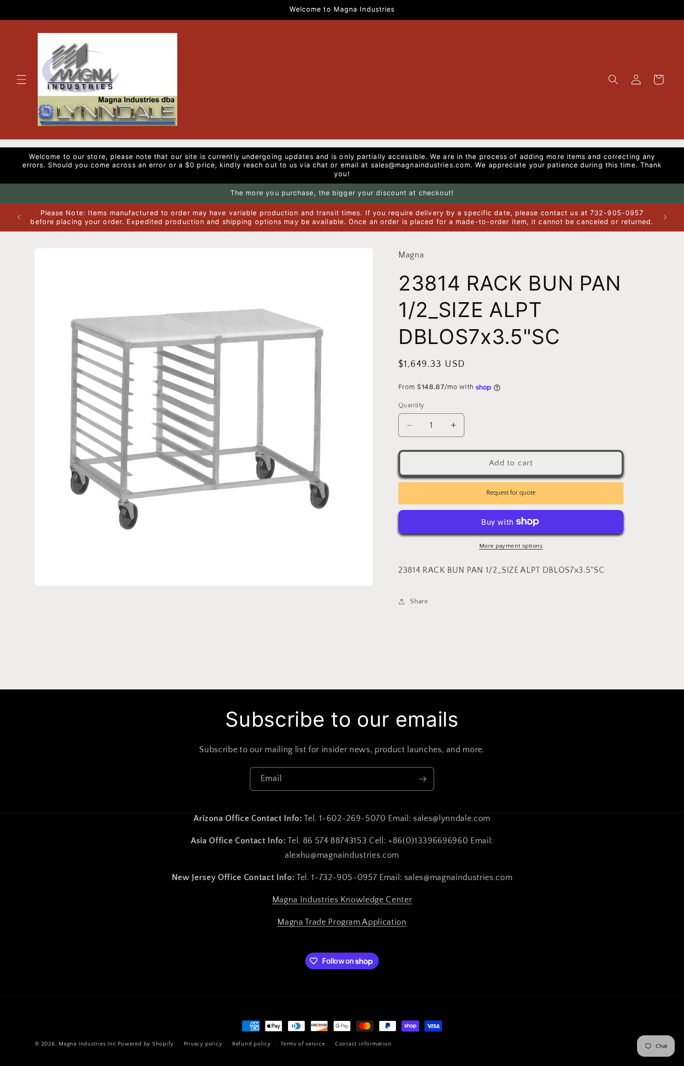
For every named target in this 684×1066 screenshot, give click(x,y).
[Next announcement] (665, 217)
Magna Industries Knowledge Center (342, 899)
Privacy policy (203, 1044)
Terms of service (303, 1044)
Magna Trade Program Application (341, 922)
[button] (21, 79)
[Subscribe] (422, 779)
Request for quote (511, 493)
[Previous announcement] (19, 217)
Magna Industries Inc (87, 1044)
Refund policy (251, 1044)
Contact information (363, 1044)
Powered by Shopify (146, 1044)
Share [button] (419, 601)
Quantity (411, 405)
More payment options (511, 546)
